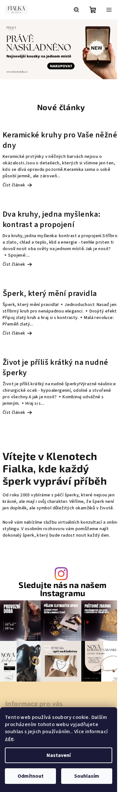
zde (9, 738)
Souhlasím (86, 776)
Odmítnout (31, 776)
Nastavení (59, 755)
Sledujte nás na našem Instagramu (62, 589)
